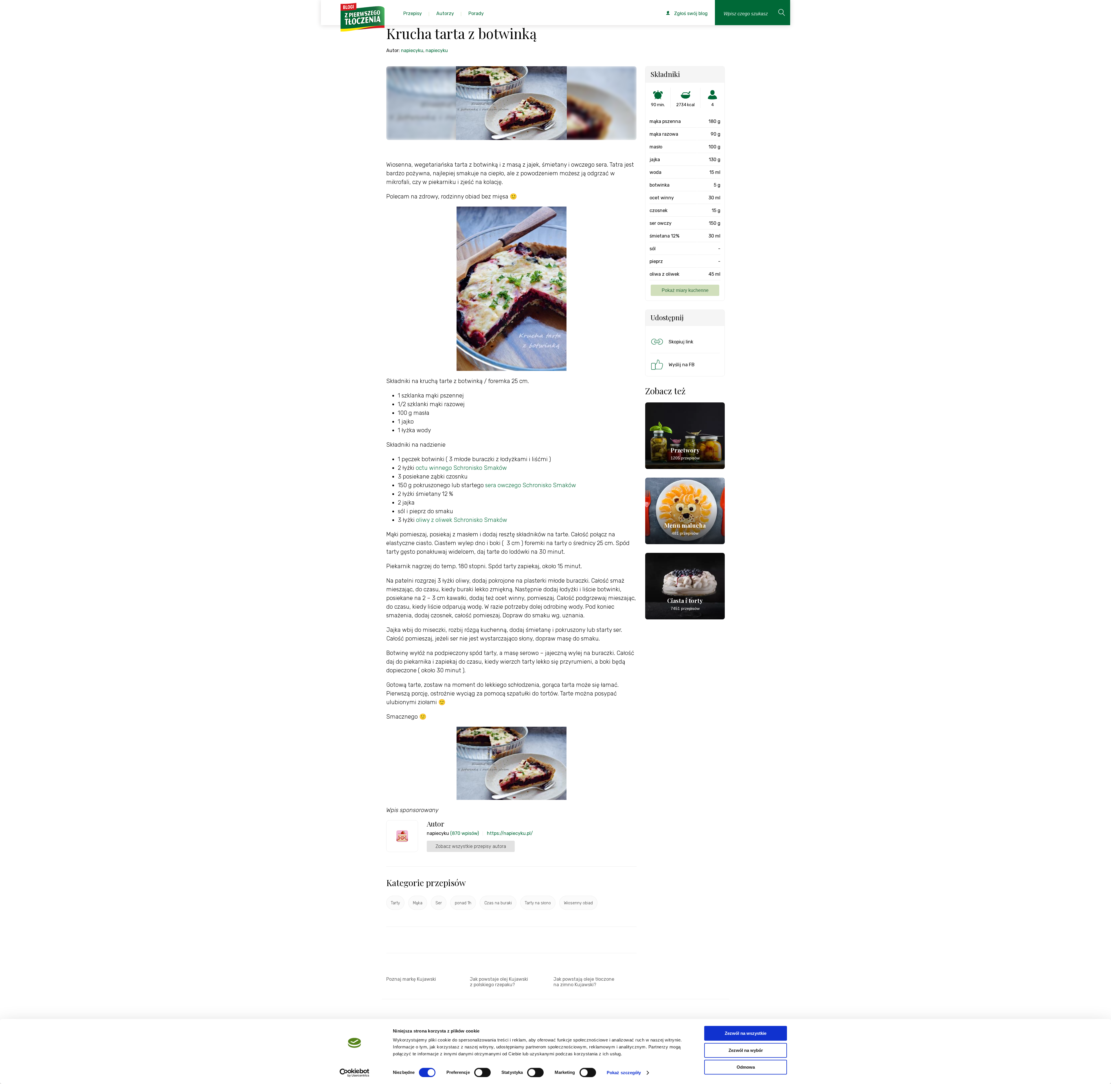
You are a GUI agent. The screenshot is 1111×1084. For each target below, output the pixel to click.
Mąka (417, 903)
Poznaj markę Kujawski (411, 979)
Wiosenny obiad (578, 903)
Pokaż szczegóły (624, 1072)
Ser (438, 903)
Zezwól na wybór (746, 1050)
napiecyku (412, 50)
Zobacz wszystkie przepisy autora (470, 846)
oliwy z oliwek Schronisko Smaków (462, 519)
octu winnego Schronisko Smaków (461, 467)
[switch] (482, 1072)
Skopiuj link (681, 342)
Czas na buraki (498, 903)
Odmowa (746, 1067)
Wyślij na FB (682, 364)
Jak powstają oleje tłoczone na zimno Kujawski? (583, 981)
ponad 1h (463, 903)
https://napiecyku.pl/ (510, 833)
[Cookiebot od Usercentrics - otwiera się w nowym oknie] (354, 1072)
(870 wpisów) (464, 833)
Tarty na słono (538, 903)
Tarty (395, 903)
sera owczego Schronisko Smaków (531, 485)
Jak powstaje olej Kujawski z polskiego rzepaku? (499, 981)
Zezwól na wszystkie (745, 1033)
